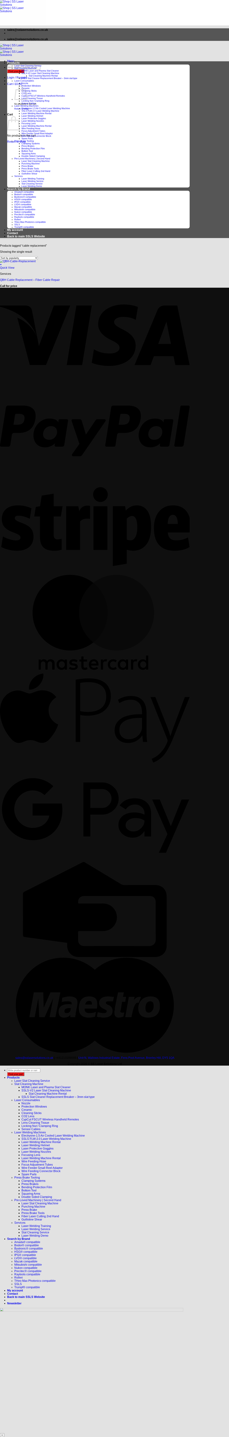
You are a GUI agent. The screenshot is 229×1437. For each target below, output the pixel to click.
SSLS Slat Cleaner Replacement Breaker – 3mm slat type (49, 78)
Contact (12, 233)
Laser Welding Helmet (32, 116)
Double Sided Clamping (33, 156)
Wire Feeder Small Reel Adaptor (37, 133)
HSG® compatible (23, 199)
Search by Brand (18, 189)
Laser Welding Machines (26, 106)
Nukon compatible (23, 212)
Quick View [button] (7, 267)
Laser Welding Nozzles (32, 121)
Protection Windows (31, 86)
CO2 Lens (27, 1116)
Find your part (16, 71)
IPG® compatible (22, 202)
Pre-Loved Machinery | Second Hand (32, 158)
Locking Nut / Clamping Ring (35, 101)
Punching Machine (30, 163)
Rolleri (17, 219)
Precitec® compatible (24, 214)
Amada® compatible (24, 192)
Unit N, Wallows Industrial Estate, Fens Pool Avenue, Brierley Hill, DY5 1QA (126, 1057)
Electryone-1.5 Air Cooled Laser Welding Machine (45, 108)
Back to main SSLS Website (26, 236)
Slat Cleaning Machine (25, 68)
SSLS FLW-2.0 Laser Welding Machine (40, 111)
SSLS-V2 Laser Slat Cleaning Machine (40, 73)
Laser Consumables (24, 81)
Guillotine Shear (29, 173)
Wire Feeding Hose (30, 128)
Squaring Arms (28, 153)
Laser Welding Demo (31, 186)
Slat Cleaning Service (32, 183)
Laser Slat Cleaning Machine (35, 161)
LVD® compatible (22, 204)
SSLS (17, 224)
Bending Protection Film (33, 148)
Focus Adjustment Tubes (33, 131)
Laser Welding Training (32, 178)
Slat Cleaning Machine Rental (43, 76)
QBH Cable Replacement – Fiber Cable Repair (30, 279)
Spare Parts (27, 138)
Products (13, 62)
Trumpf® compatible (24, 227)
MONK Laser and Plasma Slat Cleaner (40, 71)
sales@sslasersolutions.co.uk (34, 1057)
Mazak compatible (23, 207)
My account (15, 229)
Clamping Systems (30, 143)
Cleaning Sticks (29, 91)
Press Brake (27, 166)
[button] (10, 61)
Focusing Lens (28, 123)
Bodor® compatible (23, 194)
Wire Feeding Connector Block (36, 136)
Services (18, 176)
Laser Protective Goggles (33, 118)
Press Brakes (27, 146)
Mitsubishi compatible (24, 209)
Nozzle (24, 83)
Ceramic (26, 1109)
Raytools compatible (24, 217)
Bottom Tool (27, 151)
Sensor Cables (28, 103)
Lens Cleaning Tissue (32, 98)
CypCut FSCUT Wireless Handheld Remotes (43, 96)
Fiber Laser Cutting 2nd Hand (35, 171)
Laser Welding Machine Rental (36, 113)
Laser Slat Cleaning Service (28, 66)
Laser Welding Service (32, 181)
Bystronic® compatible (25, 197)
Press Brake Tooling (24, 141)
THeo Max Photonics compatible (30, 222)
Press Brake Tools (30, 168)
